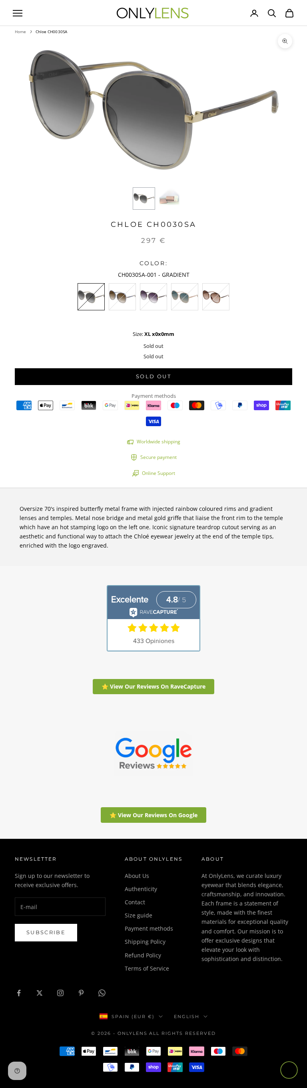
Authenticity (141, 889)
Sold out (153, 376)
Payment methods (149, 928)
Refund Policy (143, 955)
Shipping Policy (145, 941)
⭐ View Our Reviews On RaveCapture (153, 686)
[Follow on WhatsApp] (102, 993)
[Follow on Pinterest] (81, 993)
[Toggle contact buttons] (289, 1070)
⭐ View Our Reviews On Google (153, 815)
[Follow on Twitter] (40, 993)
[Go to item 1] (144, 198)
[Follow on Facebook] (19, 993)
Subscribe (46, 932)
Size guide (138, 915)
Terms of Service (147, 968)
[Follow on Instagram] (60, 993)
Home (20, 31)
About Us (137, 876)
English (186, 1016)
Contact (135, 902)
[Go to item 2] (169, 198)
